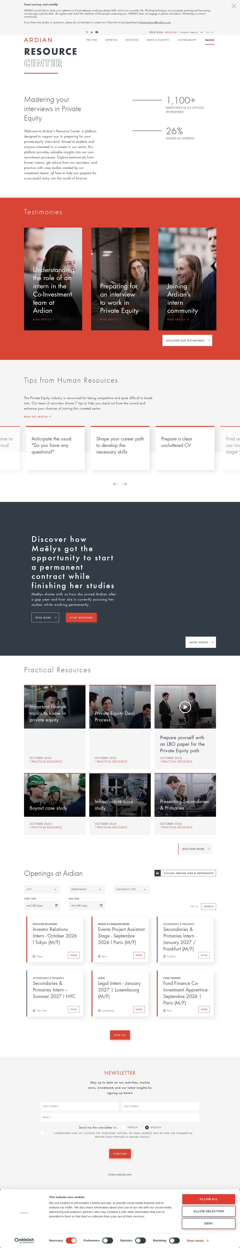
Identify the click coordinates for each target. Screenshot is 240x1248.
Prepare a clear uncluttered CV (176, 441)
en (208, 32)
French (132, 1127)
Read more (43, 617)
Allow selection (209, 1211)
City (29, 889)
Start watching (81, 617)
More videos (199, 642)
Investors (132, 39)
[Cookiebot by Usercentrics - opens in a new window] (24, 1241)
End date (74, 898)
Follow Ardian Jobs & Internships (189, 873)
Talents (209, 40)
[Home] (38, 40)
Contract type (126, 889)
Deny (208, 1223)
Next (125, 484)
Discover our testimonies (185, 340)
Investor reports (189, 32)
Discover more (193, 849)
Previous (115, 484)
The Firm (91, 39)
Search (209, 906)
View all (120, 1035)
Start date (30, 898)
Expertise (111, 39)
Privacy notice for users (120, 1174)
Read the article (36, 416)
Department (79, 889)
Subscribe (120, 1153)
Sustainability (187, 39)
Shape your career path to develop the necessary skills (120, 445)
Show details (195, 1240)
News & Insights (158, 39)
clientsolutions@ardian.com (154, 22)
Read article (42, 319)
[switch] (107, 1241)
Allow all (209, 1199)
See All (194, 906)
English (156, 1127)
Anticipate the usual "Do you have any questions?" (51, 445)
